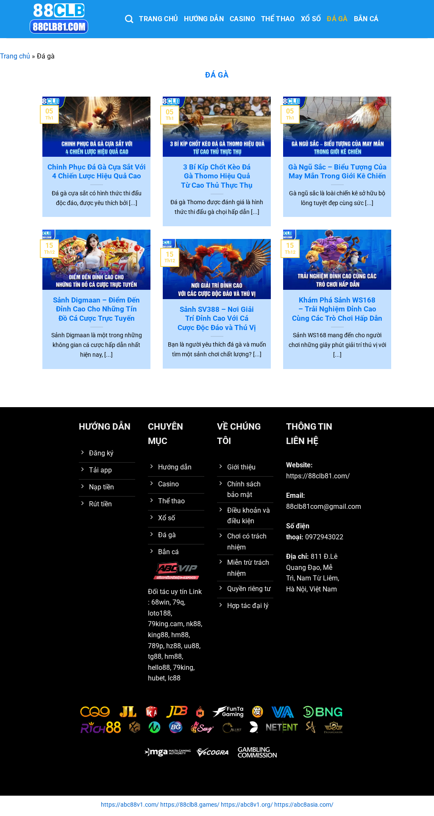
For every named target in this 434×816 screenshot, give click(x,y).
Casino (242, 19)
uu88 (191, 646)
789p (155, 646)
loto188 (159, 613)
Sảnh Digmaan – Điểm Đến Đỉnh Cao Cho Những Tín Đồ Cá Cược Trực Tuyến (96, 309)
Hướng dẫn (204, 19)
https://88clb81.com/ (318, 476)
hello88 (159, 667)
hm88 (180, 635)
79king (183, 667)
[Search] (129, 19)
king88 (158, 635)
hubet (156, 678)
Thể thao (278, 19)
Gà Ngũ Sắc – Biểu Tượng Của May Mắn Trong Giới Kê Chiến (337, 171)
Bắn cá (366, 19)
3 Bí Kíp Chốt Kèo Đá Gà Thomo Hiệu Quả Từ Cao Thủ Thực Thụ (217, 176)
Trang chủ (158, 19)
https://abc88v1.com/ (130, 804)
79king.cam (165, 624)
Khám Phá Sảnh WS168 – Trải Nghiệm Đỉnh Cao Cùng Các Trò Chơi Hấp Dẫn (337, 309)
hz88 (173, 646)
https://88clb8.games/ (190, 804)
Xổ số (311, 19)
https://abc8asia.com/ (304, 804)
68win (160, 602)
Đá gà (337, 19)
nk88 (193, 624)
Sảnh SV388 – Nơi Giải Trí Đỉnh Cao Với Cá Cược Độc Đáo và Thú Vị (217, 318)
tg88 (154, 656)
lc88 (174, 678)
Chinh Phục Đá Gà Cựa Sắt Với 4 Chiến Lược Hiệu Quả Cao (96, 171)
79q (178, 602)
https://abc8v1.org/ (247, 804)
